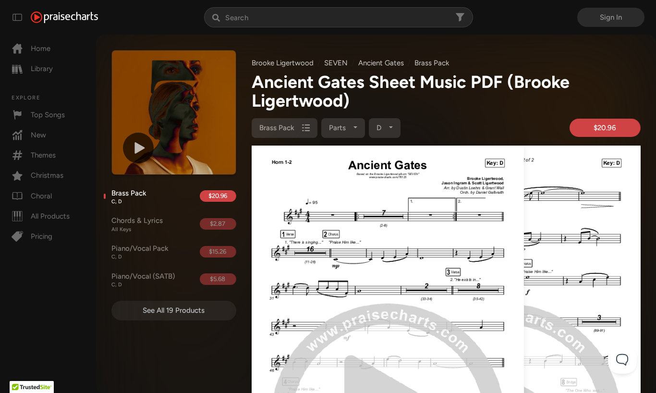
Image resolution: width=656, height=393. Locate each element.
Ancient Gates (381, 63)
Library (42, 68)
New (38, 135)
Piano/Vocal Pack (140, 252)
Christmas (47, 175)
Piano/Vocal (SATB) (143, 280)
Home (40, 48)
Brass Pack (128, 197)
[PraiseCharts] (64, 17)
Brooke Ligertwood (283, 63)
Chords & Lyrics (137, 224)
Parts (338, 127)
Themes (43, 155)
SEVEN (336, 63)
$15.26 (217, 251)
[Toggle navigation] (17, 17)
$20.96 (217, 195)
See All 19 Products (174, 310)
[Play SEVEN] (138, 148)
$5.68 (217, 278)
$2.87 (217, 223)
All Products (50, 216)
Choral (41, 196)
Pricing (41, 236)
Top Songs (48, 115)
